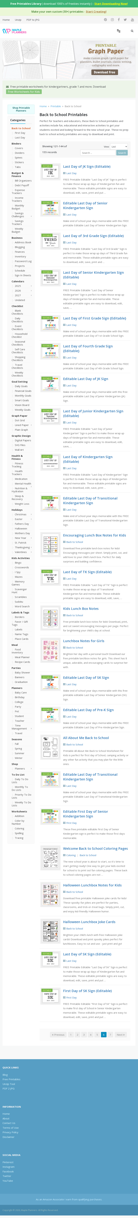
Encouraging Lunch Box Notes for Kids (94, 535)
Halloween (21, 528)
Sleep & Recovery (18, 497)
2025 (18, 286)
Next (120, 1034)
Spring (18, 748)
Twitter (7, 1176)
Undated (20, 300)
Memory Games (18, 583)
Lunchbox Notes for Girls (83, 641)
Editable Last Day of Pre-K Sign (88, 710)
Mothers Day (22, 533)
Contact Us (9, 1123)
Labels (18, 629)
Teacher (19, 720)
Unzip (18, 19)
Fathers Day (22, 523)
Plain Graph (21, 429)
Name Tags (21, 634)
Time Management (19, 727)
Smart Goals (22, 400)
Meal (15, 645)
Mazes (19, 576)
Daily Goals (21, 386)
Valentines (21, 552)
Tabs (18, 167)
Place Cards (21, 638)
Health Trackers (17, 472)
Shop (15, 764)
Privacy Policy (10, 1132)
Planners (17, 688)
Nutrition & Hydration (19, 490)
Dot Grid (20, 420)
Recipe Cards (22, 662)
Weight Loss (22, 503)
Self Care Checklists (18, 351)
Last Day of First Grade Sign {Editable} (94, 318)
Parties (16, 668)
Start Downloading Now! (111, 4)
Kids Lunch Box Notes (81, 608)
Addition (19, 816)
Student (19, 716)
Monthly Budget (18, 207)
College (19, 702)
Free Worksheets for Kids (24, 92)
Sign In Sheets (23, 275)
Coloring (19, 828)
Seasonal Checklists (18, 343)
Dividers (19, 152)
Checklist (17, 306)
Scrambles (21, 597)
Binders (16, 143)
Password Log (23, 261)
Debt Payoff (22, 185)
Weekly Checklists (17, 374)
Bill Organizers (23, 180)
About (6, 1118)
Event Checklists (17, 327)
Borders (19, 617)
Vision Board (22, 405)
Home (6, 19)
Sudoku (19, 601)
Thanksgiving (22, 547)
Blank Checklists (17, 312)
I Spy (18, 572)
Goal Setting (20, 381)
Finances (20, 251)
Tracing (19, 837)
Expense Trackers (18, 191)
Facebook (8, 1171)
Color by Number (18, 822)
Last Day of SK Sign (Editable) (87, 954)
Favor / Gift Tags (20, 623)
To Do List (18, 774)
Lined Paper (22, 425)
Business (17, 237)
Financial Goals (23, 390)
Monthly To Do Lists (20, 788)
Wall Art (19, 449)
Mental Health (23, 483)
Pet (17, 711)
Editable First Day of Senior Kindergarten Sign (85, 813)
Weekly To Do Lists (21, 804)
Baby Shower (22, 672)
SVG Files (20, 445)
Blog (5, 1074)
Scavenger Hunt (19, 590)
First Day (20, 132)
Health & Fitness (17, 457)
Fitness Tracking (17, 465)
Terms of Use (11, 1127)
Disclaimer (8, 1137)
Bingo (18, 562)
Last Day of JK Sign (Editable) (86, 166)
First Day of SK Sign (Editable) (87, 991)
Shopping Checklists (18, 358)
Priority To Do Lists (21, 796)
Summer (19, 753)
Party (18, 706)
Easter (19, 519)
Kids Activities (21, 558)
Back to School (21, 128)
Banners (19, 677)
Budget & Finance (18, 174)
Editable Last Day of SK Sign (86, 677)
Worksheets (19, 811)
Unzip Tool (9, 1084)
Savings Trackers (18, 222)
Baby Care (21, 692)
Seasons (17, 739)
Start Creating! (96, 11)
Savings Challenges (18, 214)
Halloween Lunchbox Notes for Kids (92, 885)
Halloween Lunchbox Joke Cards (89, 922)
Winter (19, 758)
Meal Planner (22, 657)
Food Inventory (17, 651)
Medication (21, 478)
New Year (20, 538)
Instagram (8, 1166)
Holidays (17, 509)
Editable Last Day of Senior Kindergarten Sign (85, 205)
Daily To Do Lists (20, 780)
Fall (17, 743)
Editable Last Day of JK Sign (85, 379)
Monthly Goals (23, 395)
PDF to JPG (32, 19)
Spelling (19, 833)
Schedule (20, 270)
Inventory (20, 256)
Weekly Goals (22, 409)
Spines (18, 157)
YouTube (8, 1180)
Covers (19, 148)
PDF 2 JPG (8, 1088)
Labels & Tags (20, 612)
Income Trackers (17, 199)
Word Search (22, 606)
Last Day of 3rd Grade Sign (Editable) (93, 236)
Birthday (20, 697)
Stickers (19, 162)
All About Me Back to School (86, 738)
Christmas (20, 514)
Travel (18, 733)
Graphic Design (21, 435)
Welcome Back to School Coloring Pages (95, 848)
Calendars (18, 281)
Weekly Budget (17, 230)
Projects (20, 265)
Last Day (20, 137)
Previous (59, 1034)
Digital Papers (23, 440)
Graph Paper (19, 415)
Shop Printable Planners (21, 109)
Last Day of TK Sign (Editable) (87, 572)
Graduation (21, 682)
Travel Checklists (17, 366)
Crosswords (22, 567)
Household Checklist (19, 335)
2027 (18, 295)
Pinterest (8, 1162)
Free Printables (11, 1079)
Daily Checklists (17, 320)
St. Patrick (20, 542)
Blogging (20, 247)
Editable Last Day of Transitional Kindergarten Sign (90, 500)
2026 (18, 290)
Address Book (23, 242)
